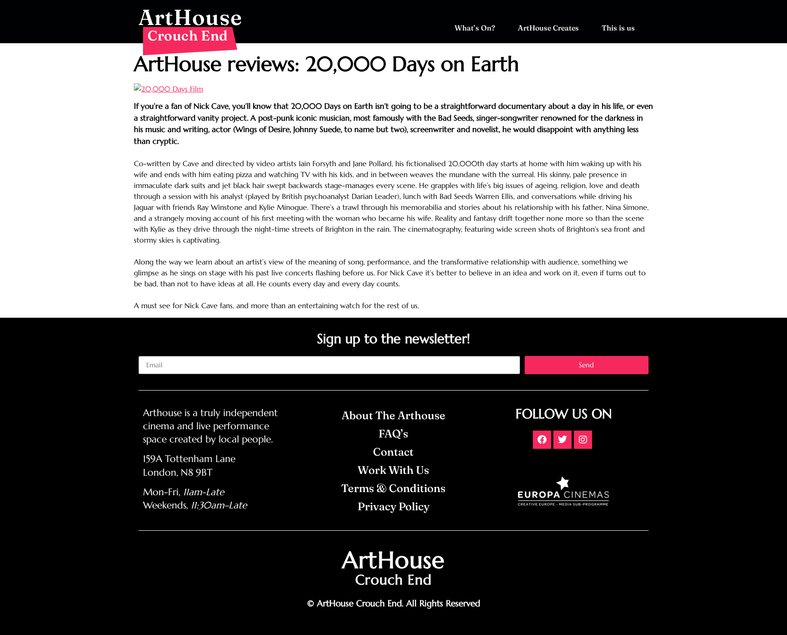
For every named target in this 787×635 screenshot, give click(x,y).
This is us (618, 27)
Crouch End (188, 35)
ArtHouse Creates (548, 27)
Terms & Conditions (393, 488)
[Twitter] (562, 440)
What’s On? (475, 27)
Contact (393, 451)
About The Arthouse (393, 415)
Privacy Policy (393, 506)
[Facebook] (542, 440)
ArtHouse (190, 17)
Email (147, 352)
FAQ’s (393, 433)
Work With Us (393, 470)
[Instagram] (583, 440)
